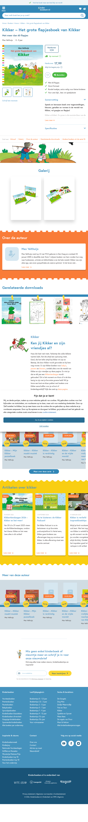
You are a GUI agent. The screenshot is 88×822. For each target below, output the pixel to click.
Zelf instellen (44, 426)
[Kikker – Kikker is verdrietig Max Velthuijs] (51, 440)
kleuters (42, 368)
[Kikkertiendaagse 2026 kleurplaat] (37, 310)
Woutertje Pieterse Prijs (11, 754)
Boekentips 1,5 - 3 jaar (38, 701)
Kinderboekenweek (9, 742)
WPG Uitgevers (58, 797)
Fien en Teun (62, 707)
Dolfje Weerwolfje (64, 704)
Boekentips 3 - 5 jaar (38, 704)
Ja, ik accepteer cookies (44, 420)
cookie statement (49, 412)
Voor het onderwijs (9, 763)
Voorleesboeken (8, 698)
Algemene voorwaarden (44, 794)
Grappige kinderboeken (11, 719)
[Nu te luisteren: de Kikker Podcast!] (50, 524)
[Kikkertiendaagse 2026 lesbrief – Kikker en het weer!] (11, 310)
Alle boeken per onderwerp (12, 725)
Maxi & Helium (63, 722)
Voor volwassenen (37, 722)
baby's (63, 365)
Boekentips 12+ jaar (37, 716)
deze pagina (62, 389)
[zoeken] (83, 15)
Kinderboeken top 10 (10, 757)
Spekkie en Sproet (64, 713)
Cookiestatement (60, 794)
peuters (34, 368)
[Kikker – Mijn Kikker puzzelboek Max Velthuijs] (13, 441)
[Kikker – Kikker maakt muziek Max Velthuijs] (32, 440)
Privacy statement (29, 794)
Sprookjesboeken (9, 710)
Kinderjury (6, 745)
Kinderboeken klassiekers (12, 713)
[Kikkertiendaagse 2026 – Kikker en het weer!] (17, 524)
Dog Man (60, 701)
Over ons (33, 742)
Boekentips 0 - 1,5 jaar (38, 698)
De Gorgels (61, 698)
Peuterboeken (7, 704)
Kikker (59, 710)
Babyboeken (7, 707)
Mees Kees (61, 716)
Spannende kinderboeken (12, 722)
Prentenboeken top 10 (10, 760)
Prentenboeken (8, 701)
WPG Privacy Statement (37, 679)
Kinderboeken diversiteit (11, 716)
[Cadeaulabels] (62, 310)
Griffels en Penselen (9, 751)
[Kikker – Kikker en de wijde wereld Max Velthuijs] (70, 441)
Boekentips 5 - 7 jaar (38, 707)
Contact (33, 745)
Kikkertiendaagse (51, 374)
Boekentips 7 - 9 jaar (38, 710)
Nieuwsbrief (34, 751)
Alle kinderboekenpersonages (68, 725)
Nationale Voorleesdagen (12, 748)
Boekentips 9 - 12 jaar (38, 713)
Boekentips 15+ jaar (37, 719)
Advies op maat (36, 748)
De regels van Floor (64, 719)
